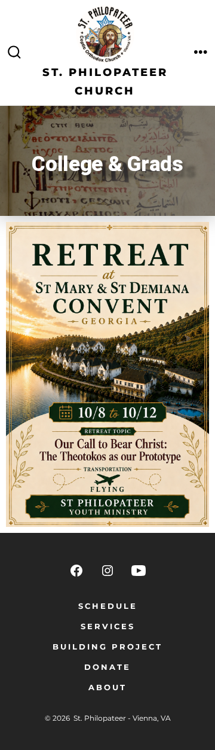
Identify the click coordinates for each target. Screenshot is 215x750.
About (107, 687)
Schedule (107, 606)
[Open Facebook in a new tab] (76, 570)
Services (108, 626)
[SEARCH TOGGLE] (14, 53)
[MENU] (200, 52)
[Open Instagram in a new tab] (107, 570)
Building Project (107, 646)
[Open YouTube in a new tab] (138, 570)
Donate (107, 667)
